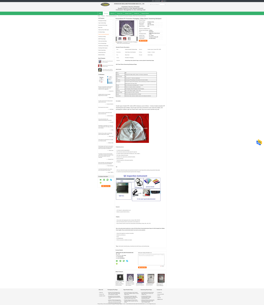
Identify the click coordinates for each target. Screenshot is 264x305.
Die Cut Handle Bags (102, 43)
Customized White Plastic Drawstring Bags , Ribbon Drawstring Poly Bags (146, 297)
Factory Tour (120, 13)
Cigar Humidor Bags (128, 289)
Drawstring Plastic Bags (102, 25)
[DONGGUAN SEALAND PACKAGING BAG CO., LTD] (105, 4)
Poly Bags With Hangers (102, 47)
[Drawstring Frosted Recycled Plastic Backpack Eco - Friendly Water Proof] (151, 278)
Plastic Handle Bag (102, 50)
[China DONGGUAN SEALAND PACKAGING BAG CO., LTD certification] (102, 79)
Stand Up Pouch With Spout (103, 29)
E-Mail (159, 295)
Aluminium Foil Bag (102, 36)
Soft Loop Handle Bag (102, 41)
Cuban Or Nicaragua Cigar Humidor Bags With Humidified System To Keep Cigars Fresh (131, 293)
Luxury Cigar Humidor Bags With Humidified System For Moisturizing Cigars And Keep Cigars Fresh (130, 297)
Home (100, 13)
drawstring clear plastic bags (135, 246)
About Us (112, 13)
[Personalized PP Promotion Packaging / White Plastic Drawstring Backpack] (126, 28)
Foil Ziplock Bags (101, 32)
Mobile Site (160, 299)
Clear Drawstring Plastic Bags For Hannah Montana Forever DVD (160, 285)
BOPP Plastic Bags (101, 38)
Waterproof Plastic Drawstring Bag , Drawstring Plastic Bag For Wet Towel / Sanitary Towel (148, 301)
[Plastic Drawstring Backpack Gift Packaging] (100, 61)
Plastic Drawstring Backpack (111, 15)
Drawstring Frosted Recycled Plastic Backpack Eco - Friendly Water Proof (150, 285)
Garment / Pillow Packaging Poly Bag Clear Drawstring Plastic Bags (114, 301)
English (164, 1)
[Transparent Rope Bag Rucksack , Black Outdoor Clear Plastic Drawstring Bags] (120, 277)
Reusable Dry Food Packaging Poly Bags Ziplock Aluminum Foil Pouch (114, 297)
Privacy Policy (100, 303)
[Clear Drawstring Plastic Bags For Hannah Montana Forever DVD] (161, 278)
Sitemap (159, 297)
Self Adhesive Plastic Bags (103, 45)
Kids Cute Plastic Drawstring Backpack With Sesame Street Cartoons (140, 285)
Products (106, 13)
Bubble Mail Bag (101, 54)
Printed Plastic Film (102, 52)
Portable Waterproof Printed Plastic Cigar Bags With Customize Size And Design (131, 301)
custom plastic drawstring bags (124, 246)
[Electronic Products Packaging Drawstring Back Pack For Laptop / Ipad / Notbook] (130, 277)
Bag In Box (100, 27)
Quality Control (128, 13)
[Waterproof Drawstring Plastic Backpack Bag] (100, 65)
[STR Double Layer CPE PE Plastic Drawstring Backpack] (100, 69)
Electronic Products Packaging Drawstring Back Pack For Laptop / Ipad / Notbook (130, 283)
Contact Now (144, 40)
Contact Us (136, 13)
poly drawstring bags (145, 246)
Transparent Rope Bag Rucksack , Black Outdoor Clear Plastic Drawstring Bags (120, 283)
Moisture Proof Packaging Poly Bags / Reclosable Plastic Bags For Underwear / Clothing (114, 293)
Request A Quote (145, 13)
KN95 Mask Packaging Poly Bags (114, 302)
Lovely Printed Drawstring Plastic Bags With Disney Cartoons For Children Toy (147, 293)
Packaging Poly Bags (102, 20)
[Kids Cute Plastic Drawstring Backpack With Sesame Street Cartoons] (140, 278)
